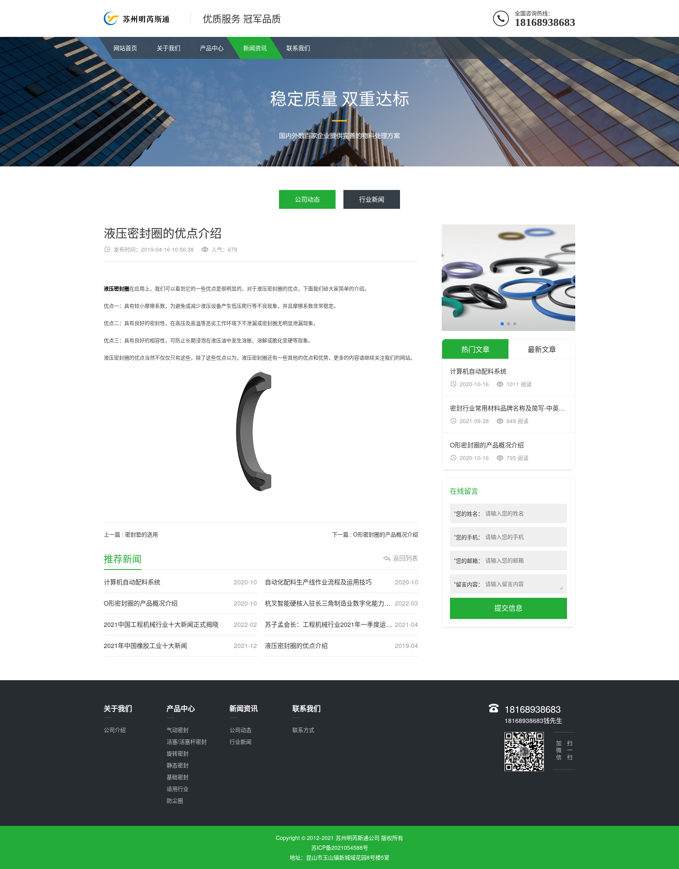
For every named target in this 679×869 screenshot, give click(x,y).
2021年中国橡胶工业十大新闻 (180, 645)
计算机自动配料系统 (180, 582)
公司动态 (307, 199)
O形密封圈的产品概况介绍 (180, 603)
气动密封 (178, 730)
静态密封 (178, 765)
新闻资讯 (255, 48)
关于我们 (168, 48)
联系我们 (298, 48)
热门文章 (475, 349)
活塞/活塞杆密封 (187, 741)
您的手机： (468, 537)
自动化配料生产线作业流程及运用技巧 (341, 582)
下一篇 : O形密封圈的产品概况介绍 (375, 534)
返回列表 (405, 558)
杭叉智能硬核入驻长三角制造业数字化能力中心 (341, 603)
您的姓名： (468, 513)
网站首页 (125, 48)
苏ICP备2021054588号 (339, 847)
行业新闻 (371, 199)
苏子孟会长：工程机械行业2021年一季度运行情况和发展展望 (341, 624)
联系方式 (303, 730)
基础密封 (178, 777)
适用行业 (178, 788)
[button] (502, 323)
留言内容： (468, 584)
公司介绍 (115, 730)
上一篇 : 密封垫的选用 (131, 534)
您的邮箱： (468, 560)
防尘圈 (175, 800)
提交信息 (508, 608)
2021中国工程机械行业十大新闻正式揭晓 (180, 624)
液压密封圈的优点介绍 (341, 645)
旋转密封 (178, 753)
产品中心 (212, 48)
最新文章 (542, 349)
